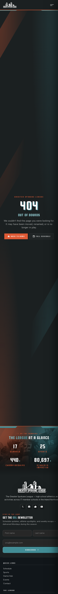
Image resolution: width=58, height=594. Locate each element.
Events (6, 580)
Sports (6, 572)
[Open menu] (52, 5)
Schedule (7, 568)
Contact (7, 583)
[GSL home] (10, 5)
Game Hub (8, 576)
